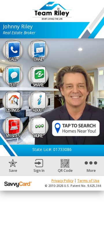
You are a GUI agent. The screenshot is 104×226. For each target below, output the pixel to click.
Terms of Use (88, 180)
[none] (13, 166)
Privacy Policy (62, 180)
